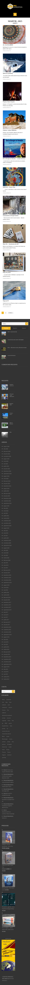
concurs (10, 707)
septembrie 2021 (7, 525)
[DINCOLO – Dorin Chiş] (15, 176)
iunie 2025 (6, 461)
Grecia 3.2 (4, 818)
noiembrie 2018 (7, 577)
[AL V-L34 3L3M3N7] (15, 34)
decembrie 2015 (7, 656)
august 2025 (6, 458)
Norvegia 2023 (5, 791)
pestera (4, 744)
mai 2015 (6, 674)
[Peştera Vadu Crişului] (15, 91)
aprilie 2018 (6, 592)
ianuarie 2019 (7, 572)
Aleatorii (24, 328)
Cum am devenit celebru (8, 782)
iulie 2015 (6, 669)
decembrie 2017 (7, 602)
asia (3, 702)
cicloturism (4, 707)
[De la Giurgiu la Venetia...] (15, 148)
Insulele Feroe (5, 726)
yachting (4, 757)
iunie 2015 (6, 671)
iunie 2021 (6, 533)
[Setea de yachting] (15, 63)
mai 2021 (6, 535)
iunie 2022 (6, 510)
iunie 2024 (6, 478)
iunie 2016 (6, 642)
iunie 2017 (6, 614)
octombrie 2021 (7, 523)
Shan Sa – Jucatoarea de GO (10, 244)
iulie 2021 (6, 530)
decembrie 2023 (7, 486)
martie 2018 (6, 595)
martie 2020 (6, 557)
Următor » (10, 312)
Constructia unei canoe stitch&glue (16, 339)
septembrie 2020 (7, 545)
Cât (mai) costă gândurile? (12, 395)
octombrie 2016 (7, 632)
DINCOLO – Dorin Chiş (9, 187)
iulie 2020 (6, 550)
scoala (10, 747)
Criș (8, 710)
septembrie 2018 (7, 582)
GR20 (6, 723)
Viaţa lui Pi (6, 301)
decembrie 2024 (7, 471)
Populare (6, 328)
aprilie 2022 (6, 515)
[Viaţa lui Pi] (15, 290)
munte (7, 736)
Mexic (3, 736)
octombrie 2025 (7, 456)
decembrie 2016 (7, 627)
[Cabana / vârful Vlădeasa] (15, 119)
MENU (15, 14)
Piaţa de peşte (7, 272)
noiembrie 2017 (7, 605)
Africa (3, 699)
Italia (11, 726)
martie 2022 (6, 518)
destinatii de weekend (7, 715)
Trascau (4, 752)
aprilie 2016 (6, 647)
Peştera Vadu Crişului (9, 101)
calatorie (4, 704)
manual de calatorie (6, 733)
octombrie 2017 (7, 607)
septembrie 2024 (7, 473)
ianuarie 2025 (7, 468)
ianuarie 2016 (7, 654)
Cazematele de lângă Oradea (10, 215)
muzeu (10, 739)
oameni (3, 741)
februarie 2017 (7, 622)
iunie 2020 (6, 553)
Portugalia (9, 744)
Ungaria (4, 755)
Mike (11, 432)
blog (6, 702)
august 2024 (6, 476)
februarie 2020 (7, 560)
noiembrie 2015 (7, 659)
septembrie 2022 (7, 503)
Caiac (10, 702)
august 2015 (6, 666)
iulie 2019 (6, 562)
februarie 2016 (7, 652)
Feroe (9, 720)
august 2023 (6, 488)
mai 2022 (6, 513)
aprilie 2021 (6, 538)
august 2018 (6, 585)
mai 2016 (6, 644)
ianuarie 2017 (7, 624)
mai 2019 (6, 567)
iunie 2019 (6, 565)
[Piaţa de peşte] (15, 262)
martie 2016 (6, 649)
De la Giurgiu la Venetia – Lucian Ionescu (14, 158)
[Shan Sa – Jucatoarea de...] (15, 233)
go (2, 723)
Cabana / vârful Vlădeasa (9, 130)
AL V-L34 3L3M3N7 (8, 45)
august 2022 (6, 506)
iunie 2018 (6, 587)
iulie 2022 (6, 508)
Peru (13, 741)
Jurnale (3, 728)
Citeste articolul (6, 50)
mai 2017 (6, 617)
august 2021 (6, 528)
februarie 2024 (7, 481)
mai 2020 (6, 555)
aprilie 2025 (6, 466)
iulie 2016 (6, 639)
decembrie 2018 (7, 575)
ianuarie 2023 (7, 496)
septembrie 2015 (7, 664)
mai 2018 (6, 590)
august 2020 (6, 548)
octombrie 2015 (7, 661)
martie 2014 (6, 679)
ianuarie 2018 (7, 600)
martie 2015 (6, 676)
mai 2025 (6, 463)
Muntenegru (5, 739)
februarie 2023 (7, 493)
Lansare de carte (6, 731)
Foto (13, 720)
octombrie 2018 (7, 580)
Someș (7, 749)
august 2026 (6, 446)
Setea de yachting (8, 73)
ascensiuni (8, 699)
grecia (10, 723)
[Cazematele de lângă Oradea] (15, 205)
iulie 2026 (6, 449)
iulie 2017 (6, 612)
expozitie (4, 720)
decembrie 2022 (7, 498)
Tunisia (8, 752)
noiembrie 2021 (7, 520)
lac (7, 728)
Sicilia (3, 749)
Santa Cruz (4, 747)
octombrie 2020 (7, 543)
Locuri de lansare (12, 355)
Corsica (3, 710)
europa (3, 718)
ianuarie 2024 (7, 483)
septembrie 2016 (7, 634)
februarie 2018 (7, 597)
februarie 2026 (7, 451)
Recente (15, 328)
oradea (8, 741)
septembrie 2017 (7, 610)
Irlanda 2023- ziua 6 (6, 786)
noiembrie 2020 (7, 540)
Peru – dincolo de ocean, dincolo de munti (17, 347)
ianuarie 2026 (7, 454)
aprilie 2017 (6, 619)
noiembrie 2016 (7, 629)
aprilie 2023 (6, 491)
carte (9, 704)
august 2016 (6, 637)
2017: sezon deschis (12, 331)
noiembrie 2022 (7, 501)
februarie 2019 (7, 570)
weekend (9, 755)
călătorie (4, 712)
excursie (9, 718)
